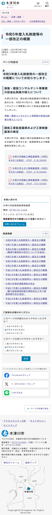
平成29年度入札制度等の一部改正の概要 (26, 275)
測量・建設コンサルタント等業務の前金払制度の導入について (27, 118)
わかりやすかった (15, 326)
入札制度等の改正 (37, 21)
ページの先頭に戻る (40, 408)
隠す (46, 233)
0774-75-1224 (18, 210)
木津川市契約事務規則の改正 (20, 284)
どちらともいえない (16, 330)
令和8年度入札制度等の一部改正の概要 (26, 240)
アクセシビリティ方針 (15, 421)
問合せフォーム (11, 463)
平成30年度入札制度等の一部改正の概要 (26, 270)
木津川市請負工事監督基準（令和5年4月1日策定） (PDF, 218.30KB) (28, 158)
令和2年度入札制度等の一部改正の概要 (26, 266)
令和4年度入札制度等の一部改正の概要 (26, 261)
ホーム (4, 17)
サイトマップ (10, 425)
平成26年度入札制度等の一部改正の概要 (26, 299)
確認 (26, 358)
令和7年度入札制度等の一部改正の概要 (26, 245)
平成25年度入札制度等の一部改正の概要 (26, 303)
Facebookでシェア (21, 375)
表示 (46, 62)
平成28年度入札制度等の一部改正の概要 (26, 279)
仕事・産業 (16, 17)
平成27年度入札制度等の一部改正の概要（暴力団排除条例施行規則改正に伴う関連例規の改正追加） (26, 291)
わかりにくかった (15, 333)
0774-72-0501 (19, 442)
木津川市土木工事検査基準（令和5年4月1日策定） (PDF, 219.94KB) (28, 170)
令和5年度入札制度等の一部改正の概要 (26, 257)
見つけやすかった (15, 344)
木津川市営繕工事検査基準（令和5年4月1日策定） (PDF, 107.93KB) (28, 182)
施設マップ (31, 463)
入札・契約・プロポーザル (13, 21)
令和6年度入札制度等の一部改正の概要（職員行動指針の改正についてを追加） (26, 250)
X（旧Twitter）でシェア (23, 384)
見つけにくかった (15, 350)
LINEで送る (17, 393)
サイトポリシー (38, 421)
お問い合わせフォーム (15, 224)
